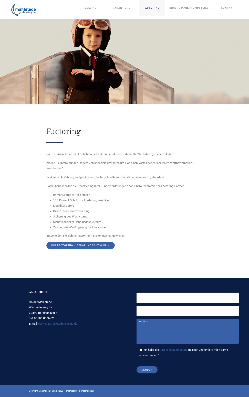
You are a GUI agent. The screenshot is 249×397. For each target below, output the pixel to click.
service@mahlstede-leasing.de (57, 323)
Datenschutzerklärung (174, 349)
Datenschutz (87, 391)
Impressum (72, 391)
